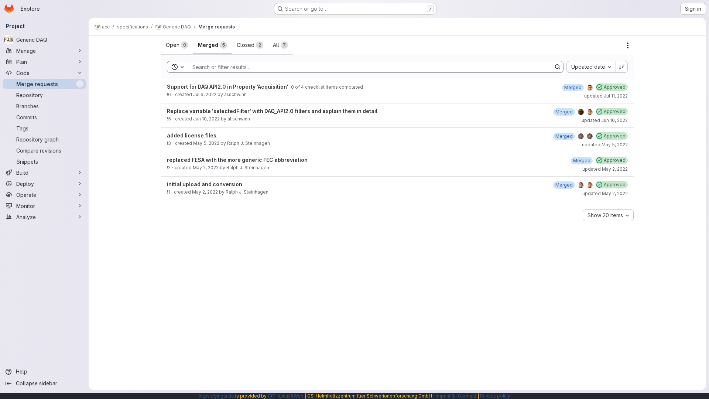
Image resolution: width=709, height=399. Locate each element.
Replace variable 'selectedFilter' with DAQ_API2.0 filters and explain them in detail (272, 111)
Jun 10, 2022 (206, 119)
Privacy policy (495, 396)
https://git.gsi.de (216, 396)
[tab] (177, 45)
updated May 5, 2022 (605, 144)
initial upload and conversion (204, 184)
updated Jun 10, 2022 (605, 120)
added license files (191, 135)
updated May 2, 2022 (605, 169)
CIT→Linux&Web (286, 396)
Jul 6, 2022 (204, 94)
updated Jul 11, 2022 (606, 96)
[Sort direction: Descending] (622, 67)
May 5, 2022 (206, 143)
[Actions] (628, 45)
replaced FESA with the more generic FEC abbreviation (237, 160)
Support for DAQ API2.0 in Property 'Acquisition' (228, 86)
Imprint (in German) (456, 396)
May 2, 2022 (206, 167)
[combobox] (591, 67)
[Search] (558, 67)
